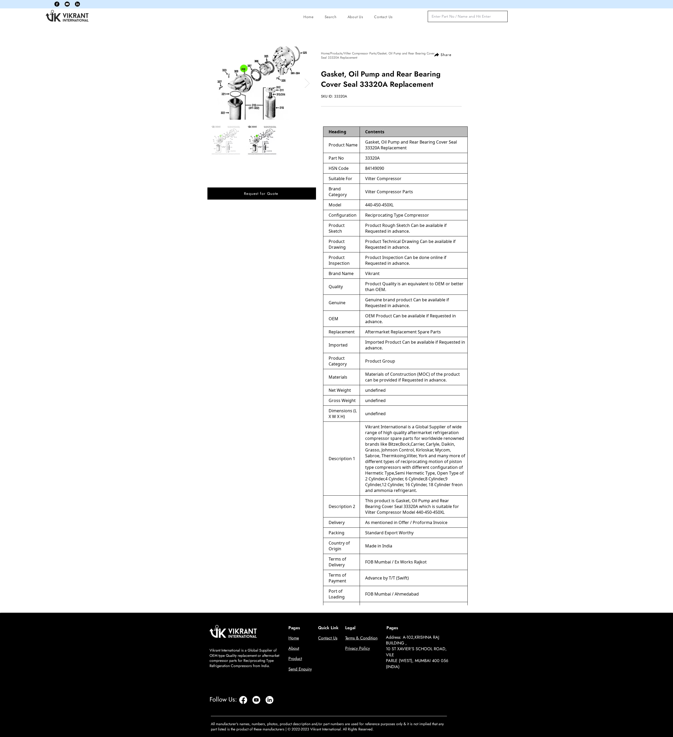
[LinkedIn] (77, 4)
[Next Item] (307, 83)
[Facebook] (56, 4)
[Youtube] (67, 4)
